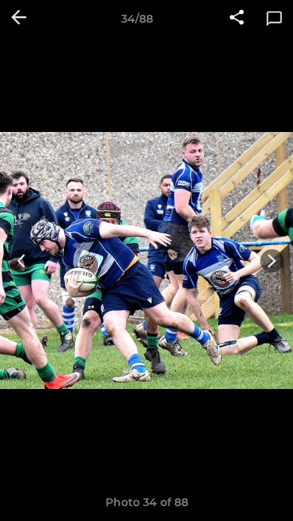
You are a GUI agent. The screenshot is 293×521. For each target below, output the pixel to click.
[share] (236, 19)
